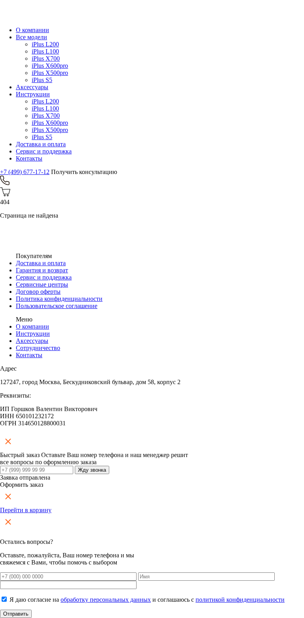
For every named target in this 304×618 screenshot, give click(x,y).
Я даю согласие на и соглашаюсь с (147, 599)
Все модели (31, 37)
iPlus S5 (42, 80)
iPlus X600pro (50, 65)
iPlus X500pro (50, 72)
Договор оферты (38, 291)
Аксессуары (32, 87)
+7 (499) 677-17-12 (24, 171)
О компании (32, 30)
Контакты (29, 158)
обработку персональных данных (106, 599)
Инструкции (33, 94)
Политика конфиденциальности (59, 298)
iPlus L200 (45, 44)
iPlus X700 (46, 58)
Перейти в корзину (25, 510)
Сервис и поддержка (44, 151)
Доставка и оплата (41, 144)
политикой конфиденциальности (240, 599)
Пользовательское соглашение (56, 305)
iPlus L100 (45, 51)
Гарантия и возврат (42, 270)
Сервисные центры (42, 284)
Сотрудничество (38, 347)
